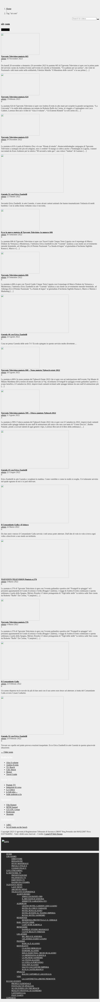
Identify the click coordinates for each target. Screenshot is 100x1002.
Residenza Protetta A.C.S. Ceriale (39, 920)
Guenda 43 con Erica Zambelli (14, 470)
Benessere (22, 927)
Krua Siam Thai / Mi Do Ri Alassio (39, 953)
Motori (9, 772)
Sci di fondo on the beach (16, 827)
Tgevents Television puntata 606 (14, 275)
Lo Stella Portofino (32, 962)
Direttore (16, 859)
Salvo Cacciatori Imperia (35, 967)
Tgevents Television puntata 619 (14, 137)
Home (9, 854)
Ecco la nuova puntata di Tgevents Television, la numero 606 (27, 232)
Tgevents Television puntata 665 (14, 56)
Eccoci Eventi (13, 981)
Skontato (10, 814)
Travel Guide (11, 774)
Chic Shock (11, 770)
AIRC (8, 825)
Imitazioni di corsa (13, 787)
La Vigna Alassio (31, 960)
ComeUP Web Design (53, 834)
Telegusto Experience (23, 892)
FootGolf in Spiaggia (22, 986)
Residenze (22, 918)
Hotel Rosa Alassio (32, 911)
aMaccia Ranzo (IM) (32, 896)
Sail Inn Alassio (30, 965)
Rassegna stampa (20, 882)
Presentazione (19, 875)
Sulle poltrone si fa (14, 794)
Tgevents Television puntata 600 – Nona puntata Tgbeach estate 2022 (30, 370)
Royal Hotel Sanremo (33, 915)
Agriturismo (23, 894)
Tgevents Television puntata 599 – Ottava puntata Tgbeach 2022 (28, 413)
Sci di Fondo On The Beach (25, 988)
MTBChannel (12, 807)
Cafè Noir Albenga (32, 925)
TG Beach (10, 767)
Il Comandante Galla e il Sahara (15, 525)
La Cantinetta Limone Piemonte (38, 979)
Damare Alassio (30, 951)
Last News (16, 887)
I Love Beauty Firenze (33, 932)
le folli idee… (11, 792)
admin (3, 59)
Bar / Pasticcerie (25, 922)
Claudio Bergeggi (31, 948)
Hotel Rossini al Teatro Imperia (38, 913)
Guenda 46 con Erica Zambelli (14, 334)
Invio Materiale (20, 863)
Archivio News (19, 889)
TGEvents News (14, 885)
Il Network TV (13, 873)
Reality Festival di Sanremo (26, 991)
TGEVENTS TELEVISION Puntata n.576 (19, 579)
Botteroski (10, 812)
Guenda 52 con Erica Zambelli (14, 194)
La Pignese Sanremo (32, 958)
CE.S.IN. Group (13, 809)
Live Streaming (14, 870)
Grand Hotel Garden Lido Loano (39, 906)
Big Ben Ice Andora (32, 936)
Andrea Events (12, 765)
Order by (5, 30)
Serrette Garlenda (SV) (34, 901)
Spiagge (21, 972)
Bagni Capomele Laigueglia (37, 974)
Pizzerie (21, 941)
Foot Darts (17, 995)
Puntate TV (11, 785)
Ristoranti (22, 946)
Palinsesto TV (18, 878)
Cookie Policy (18, 868)
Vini (19, 976)
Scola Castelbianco (32, 969)
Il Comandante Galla (10, 681)
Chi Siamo (11, 856)
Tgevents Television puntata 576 (14, 622)
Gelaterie (22, 934)
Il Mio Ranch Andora (33, 899)
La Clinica (10, 790)
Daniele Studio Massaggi (35, 929)
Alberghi (22, 903)
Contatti (11, 998)
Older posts (7, 752)
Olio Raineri (11, 805)
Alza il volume (12, 762)
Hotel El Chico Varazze (34, 908)
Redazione (17, 861)
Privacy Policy (19, 866)
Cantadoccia (18, 993)
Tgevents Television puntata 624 (14, 97)
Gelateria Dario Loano (34, 939)
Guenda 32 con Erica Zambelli (14, 736)
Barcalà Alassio (31, 943)
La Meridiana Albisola (34, 955)
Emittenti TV (18, 880)
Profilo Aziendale (21, 984)
